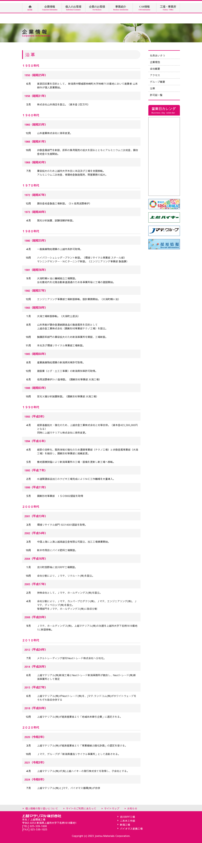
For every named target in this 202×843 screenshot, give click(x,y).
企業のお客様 (97, 8)
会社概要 (155, 68)
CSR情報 (144, 8)
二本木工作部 (127, 820)
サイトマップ (111, 808)
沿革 (152, 88)
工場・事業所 (168, 8)
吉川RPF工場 (127, 816)
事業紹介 (120, 8)
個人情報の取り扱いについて (41, 808)
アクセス (155, 75)
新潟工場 (125, 824)
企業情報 (49, 8)
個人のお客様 (73, 8)
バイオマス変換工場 (131, 828)
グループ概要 (157, 81)
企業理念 (155, 62)
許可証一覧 (156, 95)
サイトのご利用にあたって (81, 808)
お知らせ (132, 808)
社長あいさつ (157, 55)
